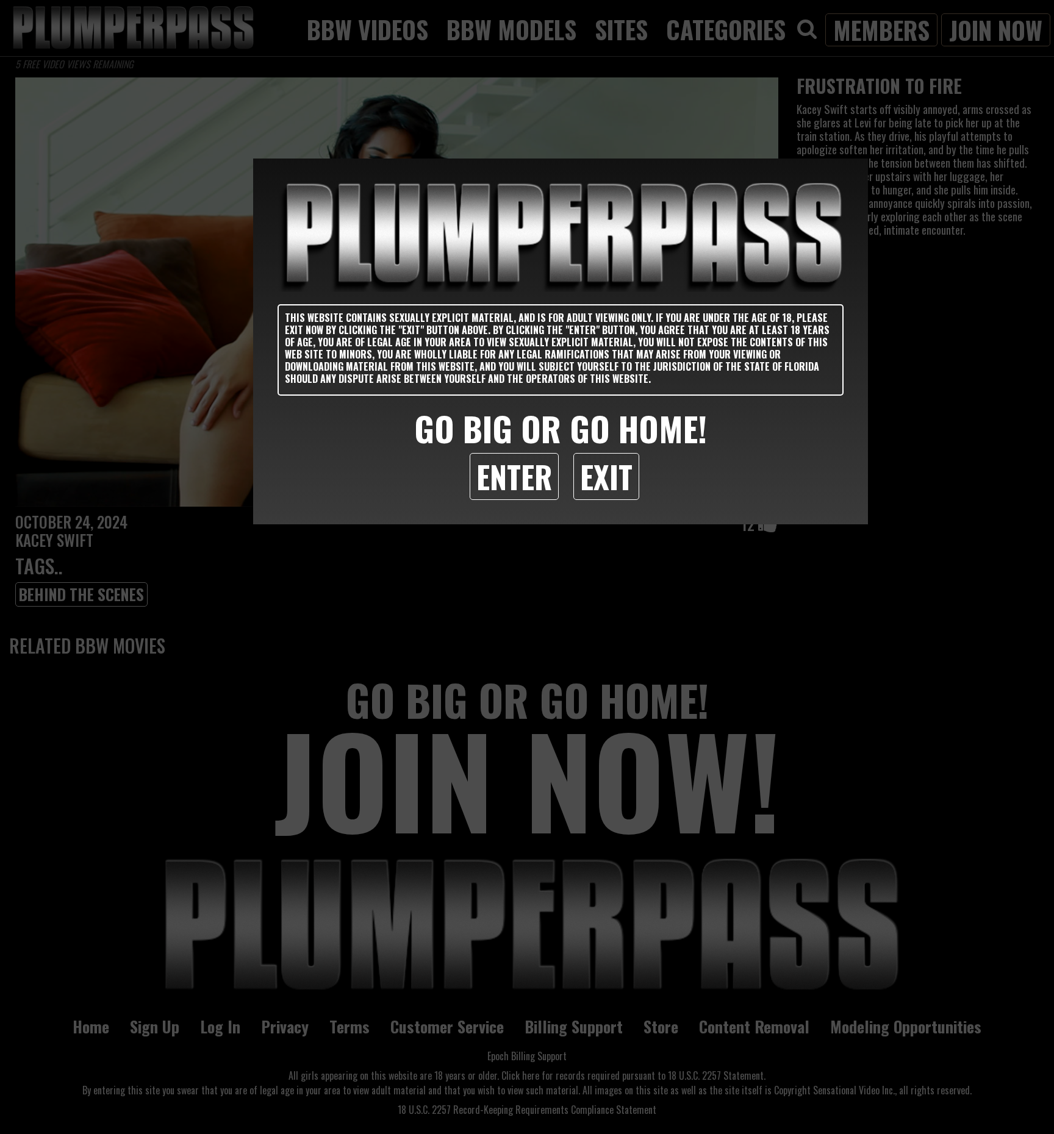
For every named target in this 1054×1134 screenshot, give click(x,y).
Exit (606, 476)
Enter (514, 476)
